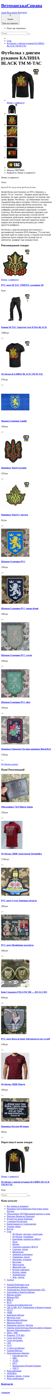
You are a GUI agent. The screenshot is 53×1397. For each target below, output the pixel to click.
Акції (3, 12)
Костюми (16, 1262)
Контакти (22, 12)
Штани (15, 1244)
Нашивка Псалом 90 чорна (15, 1126)
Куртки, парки (19, 1272)
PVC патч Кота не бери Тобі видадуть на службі (25, 1039)
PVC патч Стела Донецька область (19, 900)
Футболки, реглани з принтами (27, 1234)
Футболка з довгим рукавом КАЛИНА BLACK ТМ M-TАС (25, 44)
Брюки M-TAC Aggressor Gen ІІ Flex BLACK (24, 327)
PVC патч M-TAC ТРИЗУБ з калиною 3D (22, 285)
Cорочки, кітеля (20, 1249)
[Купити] (2, 338)
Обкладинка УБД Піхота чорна (17, 807)
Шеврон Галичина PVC (13, 561)
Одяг (9, 41)
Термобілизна (19, 1275)
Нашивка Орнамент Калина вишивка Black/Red (26, 749)
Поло (15, 1242)
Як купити (12, 12)
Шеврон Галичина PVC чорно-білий (19, 608)
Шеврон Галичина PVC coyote (16, 655)
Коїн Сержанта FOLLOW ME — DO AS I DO (24, 992)
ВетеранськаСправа (21, 5)
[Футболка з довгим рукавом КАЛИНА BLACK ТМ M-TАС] (12, 113)
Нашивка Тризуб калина (13, 468)
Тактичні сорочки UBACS (25, 1247)
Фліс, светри (18, 1277)
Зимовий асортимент (22, 1254)
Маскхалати (18, 1264)
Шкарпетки (18, 1252)
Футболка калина (9, 764)
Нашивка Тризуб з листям (14, 515)
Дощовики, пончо (21, 1257)
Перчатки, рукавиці (22, 1259)
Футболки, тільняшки (22, 1236)
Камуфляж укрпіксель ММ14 (26, 1239)
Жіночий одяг (19, 1267)
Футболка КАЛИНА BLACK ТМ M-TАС (22, 374)
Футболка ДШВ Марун (13, 1084)
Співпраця (5, 1393)
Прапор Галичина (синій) (14, 421)
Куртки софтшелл (21, 1269)
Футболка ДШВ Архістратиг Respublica (21, 854)
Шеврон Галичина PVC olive (15, 702)
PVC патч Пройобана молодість (17, 945)
